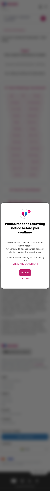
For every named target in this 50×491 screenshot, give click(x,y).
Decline (25, 278)
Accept (25, 272)
